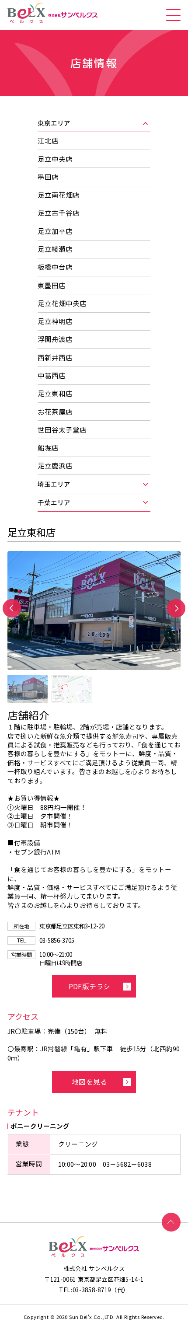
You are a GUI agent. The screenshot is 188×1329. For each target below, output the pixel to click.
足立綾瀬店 (55, 249)
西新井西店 (55, 357)
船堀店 (48, 448)
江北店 (48, 141)
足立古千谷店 (59, 213)
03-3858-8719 (92, 1289)
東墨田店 (52, 285)
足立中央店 (55, 159)
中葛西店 (52, 375)
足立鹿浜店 (55, 465)
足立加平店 (55, 231)
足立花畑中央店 (62, 303)
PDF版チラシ (89, 986)
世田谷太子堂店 (62, 430)
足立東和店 (55, 393)
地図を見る (89, 1082)
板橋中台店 (55, 267)
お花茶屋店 (55, 412)
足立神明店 (55, 321)
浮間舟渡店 (55, 339)
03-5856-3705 (56, 940)
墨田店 (48, 177)
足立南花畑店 (59, 195)
